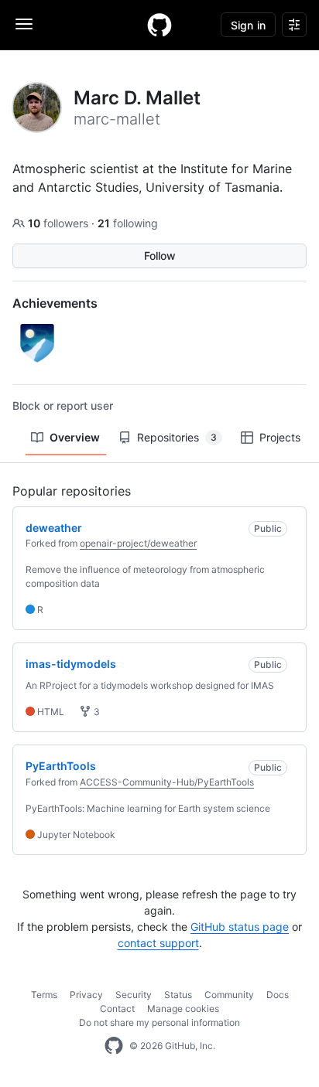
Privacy (86, 994)
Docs (277, 994)
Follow (160, 255)
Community (229, 994)
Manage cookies (183, 1008)
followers (59, 223)
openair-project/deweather (138, 543)
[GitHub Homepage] (114, 1046)
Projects (279, 437)
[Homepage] (159, 24)
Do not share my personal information (159, 1022)
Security (133, 994)
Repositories (177, 437)
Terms (44, 994)
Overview (75, 437)
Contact (117, 1008)
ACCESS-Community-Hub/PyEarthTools (167, 782)
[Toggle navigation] (24, 24)
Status (178, 994)
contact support (158, 942)
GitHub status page (239, 926)
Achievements (55, 303)
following (128, 223)
